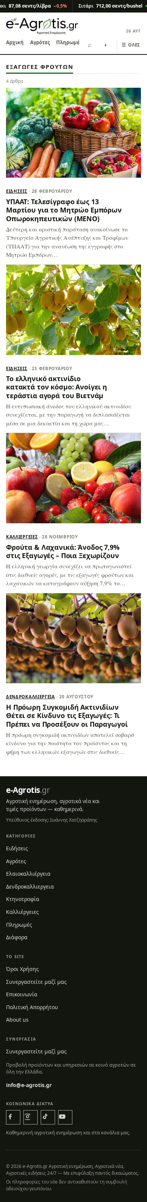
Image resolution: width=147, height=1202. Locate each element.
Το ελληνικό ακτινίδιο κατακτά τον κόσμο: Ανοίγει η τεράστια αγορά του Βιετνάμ (56, 387)
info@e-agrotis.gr (29, 1085)
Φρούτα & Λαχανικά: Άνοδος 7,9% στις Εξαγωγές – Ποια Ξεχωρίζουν (62, 551)
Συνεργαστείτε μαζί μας (36, 981)
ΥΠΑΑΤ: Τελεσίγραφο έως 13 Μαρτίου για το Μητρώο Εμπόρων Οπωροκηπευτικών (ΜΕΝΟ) (64, 210)
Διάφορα (17, 937)
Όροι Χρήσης (22, 968)
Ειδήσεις (17, 191)
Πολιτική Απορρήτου (32, 1007)
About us (17, 1019)
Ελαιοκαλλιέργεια (28, 873)
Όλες (131, 45)
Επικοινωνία (21, 994)
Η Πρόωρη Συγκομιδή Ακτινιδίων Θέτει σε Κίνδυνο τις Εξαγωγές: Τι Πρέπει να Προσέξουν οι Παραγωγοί (66, 716)
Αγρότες (40, 42)
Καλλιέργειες (22, 537)
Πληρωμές (69, 42)
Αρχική (15, 42)
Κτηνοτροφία (22, 899)
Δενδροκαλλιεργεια (30, 696)
